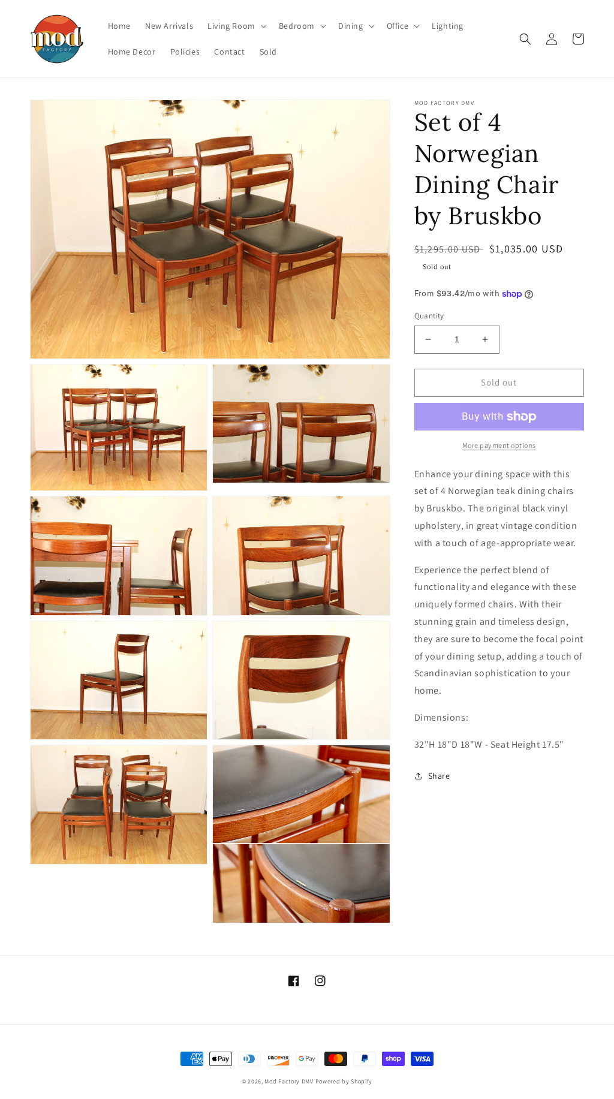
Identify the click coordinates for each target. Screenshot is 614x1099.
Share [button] (439, 775)
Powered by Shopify (344, 1081)
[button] (236, 25)
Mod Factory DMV (289, 1081)
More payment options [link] (499, 445)
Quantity (429, 316)
